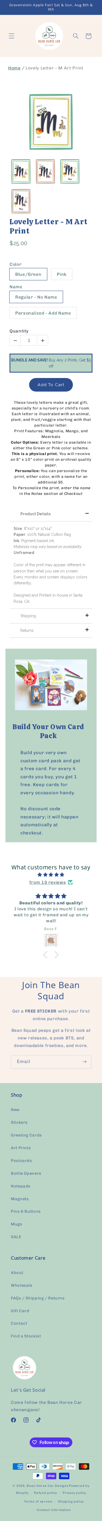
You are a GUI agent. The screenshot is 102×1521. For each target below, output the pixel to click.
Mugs (16, 1224)
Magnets (20, 1198)
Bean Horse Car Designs (47, 1486)
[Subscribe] (84, 1061)
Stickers (19, 1122)
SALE (16, 1236)
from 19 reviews (47, 882)
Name (16, 286)
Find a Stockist (26, 1336)
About (17, 1272)
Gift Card (20, 1310)
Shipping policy (71, 1501)
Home (14, 68)
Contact (19, 1323)
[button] (11, 36)
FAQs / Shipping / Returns (38, 1298)
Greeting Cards (26, 1135)
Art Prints (21, 1147)
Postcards (21, 1160)
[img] (51, 875)
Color (15, 264)
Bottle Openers (26, 1173)
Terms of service (38, 1501)
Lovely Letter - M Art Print (48, 226)
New (15, 1109)
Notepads (20, 1186)
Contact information (54, 1510)
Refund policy (45, 1493)
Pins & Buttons (26, 1211)
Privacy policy (74, 1493)
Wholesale (21, 1285)
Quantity (19, 331)
